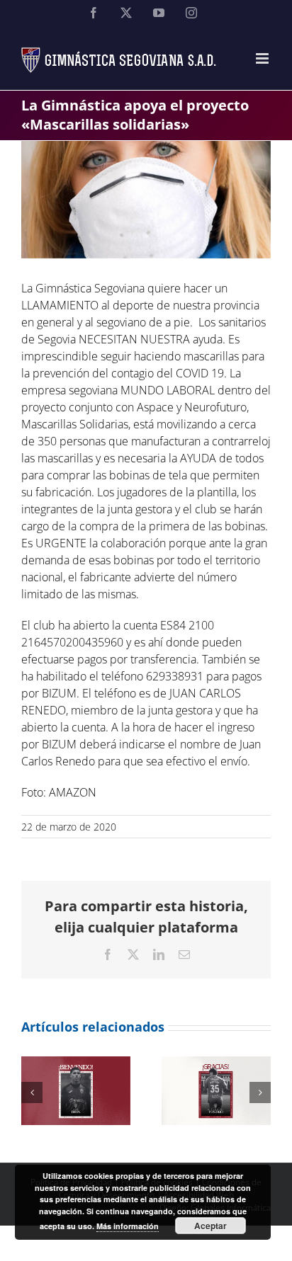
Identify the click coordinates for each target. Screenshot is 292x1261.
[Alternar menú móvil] (263, 58)
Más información (127, 1226)
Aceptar (210, 1225)
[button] (32, 1092)
